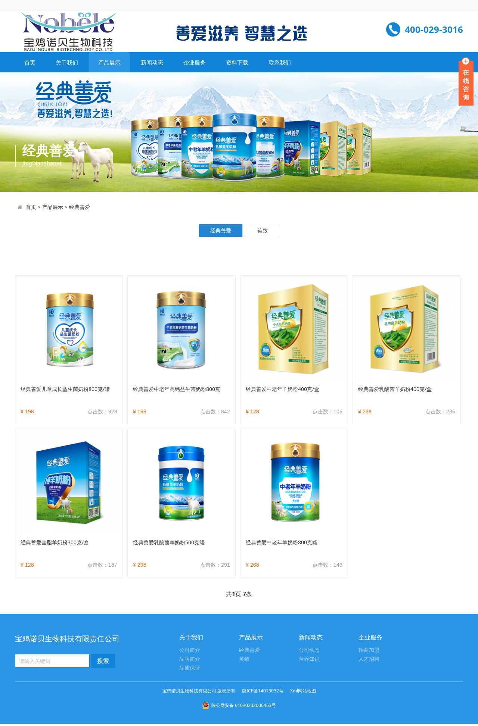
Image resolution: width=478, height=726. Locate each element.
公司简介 (189, 650)
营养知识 (309, 659)
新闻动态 (152, 62)
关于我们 (67, 62)
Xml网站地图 (303, 691)
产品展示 (109, 62)
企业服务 (194, 62)
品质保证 (189, 668)
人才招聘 (368, 659)
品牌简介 (189, 659)
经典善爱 (79, 206)
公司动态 (309, 650)
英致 (262, 230)
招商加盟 (368, 650)
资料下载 (237, 62)
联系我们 (280, 62)
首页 (29, 62)
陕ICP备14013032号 (262, 691)
